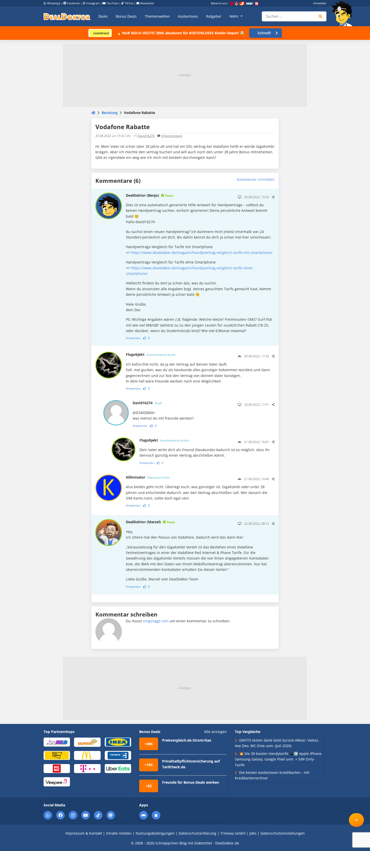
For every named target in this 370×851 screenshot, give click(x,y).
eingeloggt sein (156, 621)
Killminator (148, 477)
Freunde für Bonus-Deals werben (190, 782)
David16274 (146, 136)
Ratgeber (213, 16)
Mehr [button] (235, 16)
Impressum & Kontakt (83, 833)
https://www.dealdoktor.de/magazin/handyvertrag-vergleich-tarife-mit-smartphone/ (201, 252)
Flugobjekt (150, 354)
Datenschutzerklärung (197, 833)
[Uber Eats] (118, 768)
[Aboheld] (57, 742)
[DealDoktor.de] (67, 16)
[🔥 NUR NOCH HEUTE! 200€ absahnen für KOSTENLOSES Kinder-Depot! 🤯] (100, 33)
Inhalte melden (119, 833)
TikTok (129, 3)
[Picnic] (57, 768)
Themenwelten (157, 16)
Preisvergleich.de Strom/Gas (186, 740)
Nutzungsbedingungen (155, 833)
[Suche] (320, 16)
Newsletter (147, 3)
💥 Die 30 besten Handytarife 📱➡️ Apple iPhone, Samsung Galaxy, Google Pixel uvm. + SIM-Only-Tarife (278, 759)
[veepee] (57, 781)
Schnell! (264, 33)
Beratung (110, 112)
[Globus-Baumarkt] (87, 742)
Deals (103, 16)
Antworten (133, 338)
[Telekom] (87, 768)
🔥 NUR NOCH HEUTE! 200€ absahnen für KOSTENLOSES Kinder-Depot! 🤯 (180, 33)
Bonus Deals (126, 16)
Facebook (73, 3)
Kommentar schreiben (256, 179)
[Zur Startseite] (343, 13)
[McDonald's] (87, 755)
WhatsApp (53, 3)
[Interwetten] (57, 755)
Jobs (252, 833)
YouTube (112, 3)
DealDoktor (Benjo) (149, 195)
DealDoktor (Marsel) (150, 521)
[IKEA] (118, 742)
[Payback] (118, 755)
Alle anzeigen (215, 731)
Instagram (92, 3)
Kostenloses (188, 16)
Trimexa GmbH (232, 833)
